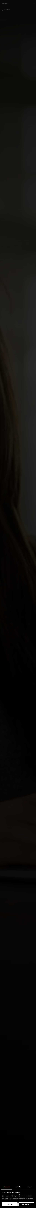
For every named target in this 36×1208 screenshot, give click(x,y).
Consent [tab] (6, 1187)
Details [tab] (18, 1187)
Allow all (9, 1204)
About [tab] (29, 1187)
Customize (25, 1204)
